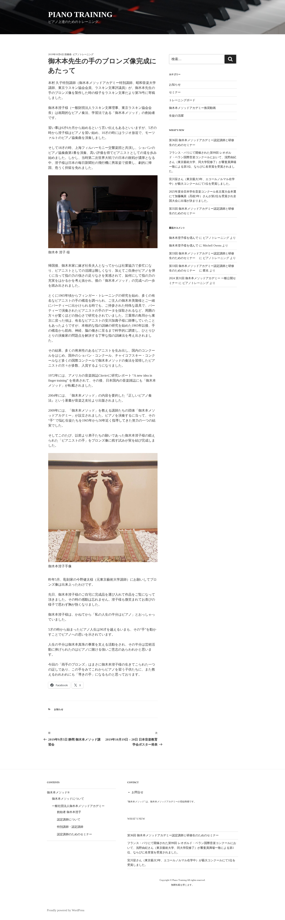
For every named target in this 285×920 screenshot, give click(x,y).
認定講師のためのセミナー (74, 834)
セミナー (175, 92)
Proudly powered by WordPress (65, 910)
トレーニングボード (182, 100)
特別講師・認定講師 (70, 826)
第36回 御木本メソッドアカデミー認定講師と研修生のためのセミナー (173, 835)
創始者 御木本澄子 (69, 812)
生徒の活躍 (176, 115)
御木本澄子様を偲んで (183, 237)
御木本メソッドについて (68, 798)
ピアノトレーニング (83, 54)
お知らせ (58, 709)
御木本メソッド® (58, 792)
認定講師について (68, 819)
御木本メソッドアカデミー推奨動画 (192, 108)
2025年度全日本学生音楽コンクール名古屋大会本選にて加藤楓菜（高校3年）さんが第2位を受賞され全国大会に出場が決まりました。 (202, 196)
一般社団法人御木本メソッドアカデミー (78, 806)
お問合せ (137, 792)
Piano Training (80, 14)
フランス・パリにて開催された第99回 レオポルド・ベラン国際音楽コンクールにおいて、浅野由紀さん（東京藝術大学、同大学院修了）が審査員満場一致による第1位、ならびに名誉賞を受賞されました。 (202, 162)
